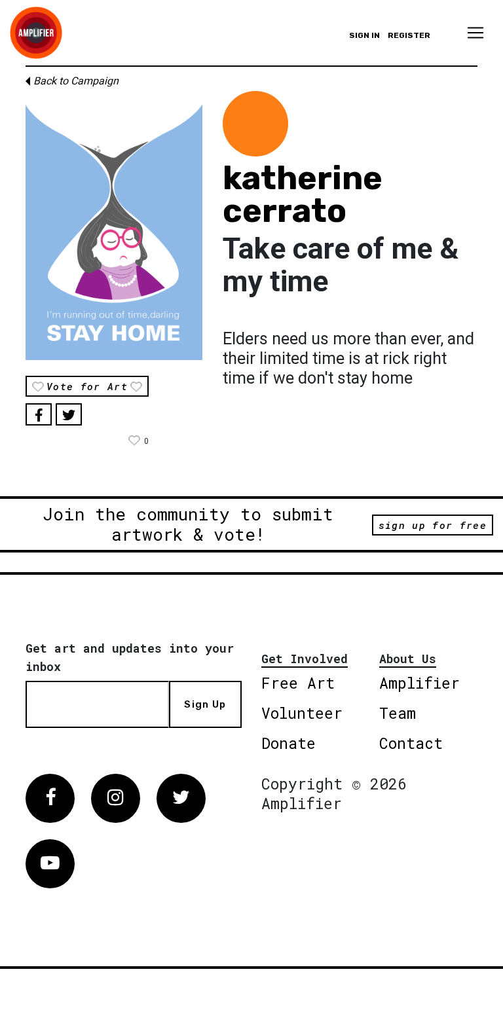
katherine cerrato (302, 194)
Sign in (364, 35)
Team (397, 713)
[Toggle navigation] (475, 32)
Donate (288, 743)
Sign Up (205, 704)
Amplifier (419, 683)
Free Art (298, 683)
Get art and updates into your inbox (130, 657)
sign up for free (433, 525)
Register (409, 35)
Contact (411, 743)
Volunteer (302, 713)
